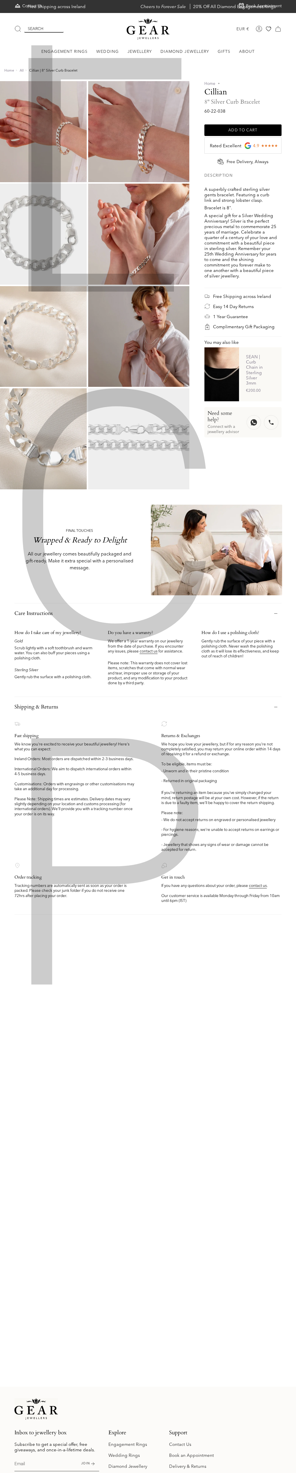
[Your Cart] (278, 29)
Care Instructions (33, 613)
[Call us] (271, 422)
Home (9, 70)
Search (35, 28)
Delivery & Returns (187, 1466)
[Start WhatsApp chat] (254, 422)
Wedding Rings (124, 1455)
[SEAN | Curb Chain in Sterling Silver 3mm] (221, 374)
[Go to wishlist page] (268, 29)
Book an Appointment (191, 1455)
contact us (149, 651)
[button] (64, 51)
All (22, 70)
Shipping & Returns (36, 707)
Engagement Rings (127, 1444)
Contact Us (180, 1444)
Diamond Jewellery (127, 1466)
